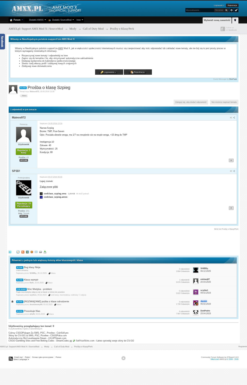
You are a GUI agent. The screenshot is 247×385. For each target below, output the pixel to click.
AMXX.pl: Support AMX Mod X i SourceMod (19, 346)
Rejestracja (232, 5)
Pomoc (58, 357)
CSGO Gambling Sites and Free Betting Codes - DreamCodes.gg (40, 340)
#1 (231, 118)
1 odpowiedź (184, 280)
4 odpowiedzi (184, 311)
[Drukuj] (40, 251)
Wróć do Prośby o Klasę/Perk (226, 229)
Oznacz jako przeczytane (42, 357)
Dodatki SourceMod (61, 20)
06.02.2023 (205, 304)
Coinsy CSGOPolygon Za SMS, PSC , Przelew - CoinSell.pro (38, 333)
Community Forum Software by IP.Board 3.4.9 (219, 357)
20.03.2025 (205, 282)
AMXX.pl (222, 359)
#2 (231, 171)
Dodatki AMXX (36, 20)
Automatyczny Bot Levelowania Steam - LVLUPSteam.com (37, 338)
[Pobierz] (45, 251)
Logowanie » (219, 5)
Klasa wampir (31, 279)
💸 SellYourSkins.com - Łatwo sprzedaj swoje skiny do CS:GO (103, 340)
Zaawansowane (231, 10)
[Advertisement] (70, 239)
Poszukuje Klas (32, 311)
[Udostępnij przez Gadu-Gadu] (31, 251)
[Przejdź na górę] (123, 358)
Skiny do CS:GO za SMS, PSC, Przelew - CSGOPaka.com (38, 335)
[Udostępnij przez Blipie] (22, 251)
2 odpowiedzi (184, 269)
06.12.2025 (205, 271)
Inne (78, 20)
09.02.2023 (205, 293)
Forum (16, 20)
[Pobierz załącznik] (41, 193)
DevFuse (233, 79)
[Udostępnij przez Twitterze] (10, 251)
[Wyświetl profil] (24, 134)
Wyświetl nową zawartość (217, 20)
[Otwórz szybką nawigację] (235, 19)
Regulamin (242, 346)
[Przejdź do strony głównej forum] (46, 8)
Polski (27, 357)
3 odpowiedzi (184, 302)
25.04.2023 (205, 313)
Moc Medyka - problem (39, 289)
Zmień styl (18, 357)
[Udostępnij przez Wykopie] (18, 251)
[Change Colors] (236, 10)
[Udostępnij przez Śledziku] (27, 251)
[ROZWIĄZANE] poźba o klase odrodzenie (46, 301)
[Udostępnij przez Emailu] (36, 251)
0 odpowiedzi (184, 291)
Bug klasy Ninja (32, 267)
